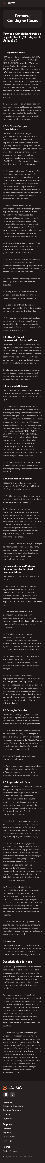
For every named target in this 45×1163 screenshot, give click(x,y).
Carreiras (7, 1128)
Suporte (6, 1114)
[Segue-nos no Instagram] (6, 1094)
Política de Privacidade (13, 1106)
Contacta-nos (9, 1136)
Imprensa (7, 1132)
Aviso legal (7, 1140)
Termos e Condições (12, 1110)
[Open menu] (39, 3)
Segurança (7, 1118)
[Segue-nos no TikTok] (12, 1094)
